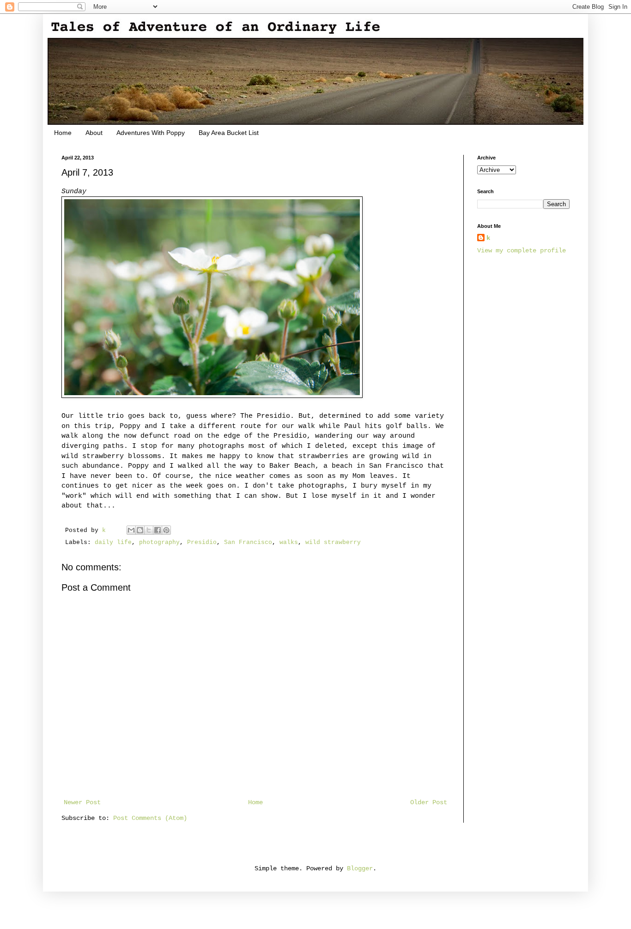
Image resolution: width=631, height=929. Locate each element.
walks (288, 542)
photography (159, 542)
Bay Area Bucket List (229, 132)
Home (63, 132)
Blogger (360, 868)
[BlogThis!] (140, 530)
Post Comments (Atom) (150, 818)
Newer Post (82, 802)
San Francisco (248, 542)
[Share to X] (148, 530)
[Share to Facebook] (157, 530)
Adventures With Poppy (150, 132)
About (94, 132)
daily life (113, 542)
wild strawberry (333, 542)
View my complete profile (521, 250)
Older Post (428, 802)
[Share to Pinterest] (166, 530)
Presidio (202, 542)
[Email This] (131, 530)
